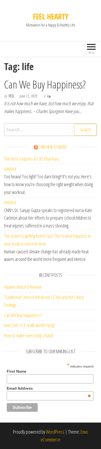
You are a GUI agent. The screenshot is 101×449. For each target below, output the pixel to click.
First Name (16, 371)
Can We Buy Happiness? (44, 84)
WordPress (55, 431)
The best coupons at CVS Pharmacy (32, 158)
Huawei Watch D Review (22, 287)
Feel (12, 95)
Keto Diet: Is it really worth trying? (29, 325)
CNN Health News (53, 147)
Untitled (10, 169)
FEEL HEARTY (50, 16)
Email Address (48, 388)
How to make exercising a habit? (29, 335)
